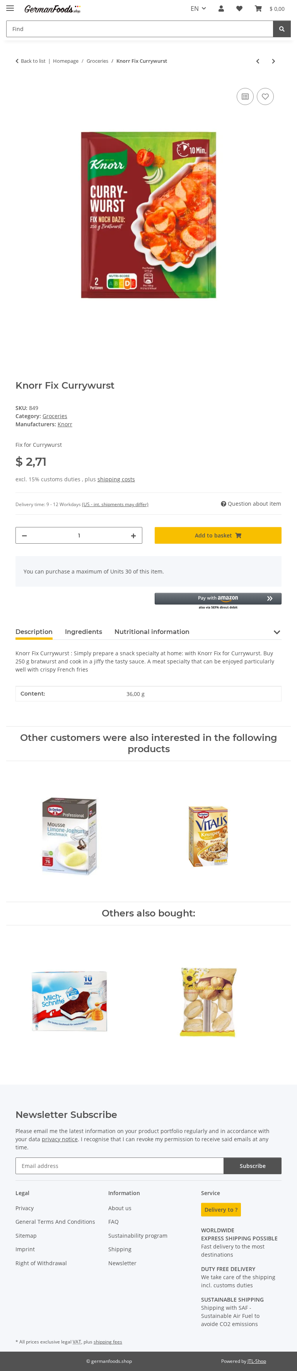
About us (119, 1208)
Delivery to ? (221, 1209)
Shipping (119, 1249)
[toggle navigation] (10, 5)
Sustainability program (137, 1235)
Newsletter (122, 1263)
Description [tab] (34, 632)
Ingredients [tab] (83, 632)
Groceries (55, 416)
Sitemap (26, 1235)
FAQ (113, 1221)
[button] (221, 8)
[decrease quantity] (24, 535)
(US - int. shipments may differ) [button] (115, 504)
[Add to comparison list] (245, 96)
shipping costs (116, 479)
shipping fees (108, 1341)
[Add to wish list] (265, 96)
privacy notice (60, 1139)
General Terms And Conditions (55, 1221)
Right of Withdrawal (41, 1263)
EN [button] (195, 8)
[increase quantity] (133, 535)
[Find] (282, 29)
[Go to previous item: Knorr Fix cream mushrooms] (258, 61)
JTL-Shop (257, 1361)
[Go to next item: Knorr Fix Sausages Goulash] (274, 61)
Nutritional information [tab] (151, 632)
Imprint (25, 1249)
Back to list (33, 60)
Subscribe (253, 1165)
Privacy (24, 1208)
